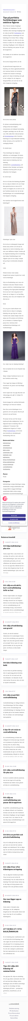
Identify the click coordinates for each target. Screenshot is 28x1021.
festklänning (17, 33)
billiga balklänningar (9, 462)
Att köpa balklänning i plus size (12, 547)
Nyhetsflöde (14, 1018)
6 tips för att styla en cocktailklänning (11, 731)
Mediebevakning (14, 1008)
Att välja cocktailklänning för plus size (14, 771)
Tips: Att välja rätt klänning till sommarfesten (11, 968)
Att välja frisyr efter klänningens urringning (12, 868)
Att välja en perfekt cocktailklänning (11, 696)
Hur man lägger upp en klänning (12, 900)
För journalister (14, 1015)
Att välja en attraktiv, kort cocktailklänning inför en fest (12, 587)
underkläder (6, 445)
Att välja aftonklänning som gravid (12, 627)
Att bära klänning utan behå (12, 664)
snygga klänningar (8, 464)
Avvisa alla (14, 515)
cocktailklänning (15, 165)
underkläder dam (8, 452)
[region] (14, 510)
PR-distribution (14, 1011)
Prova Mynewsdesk (14, 1013)
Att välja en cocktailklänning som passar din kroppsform (12, 800)
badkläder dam (7, 455)
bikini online (6, 450)
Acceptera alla (14, 519)
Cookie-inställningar (14, 522)
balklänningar (7, 443)
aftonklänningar (9, 136)
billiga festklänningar (9, 460)
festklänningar (11, 431)
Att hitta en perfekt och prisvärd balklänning (13, 836)
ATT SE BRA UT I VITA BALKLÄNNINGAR (12, 930)
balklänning (6, 457)
